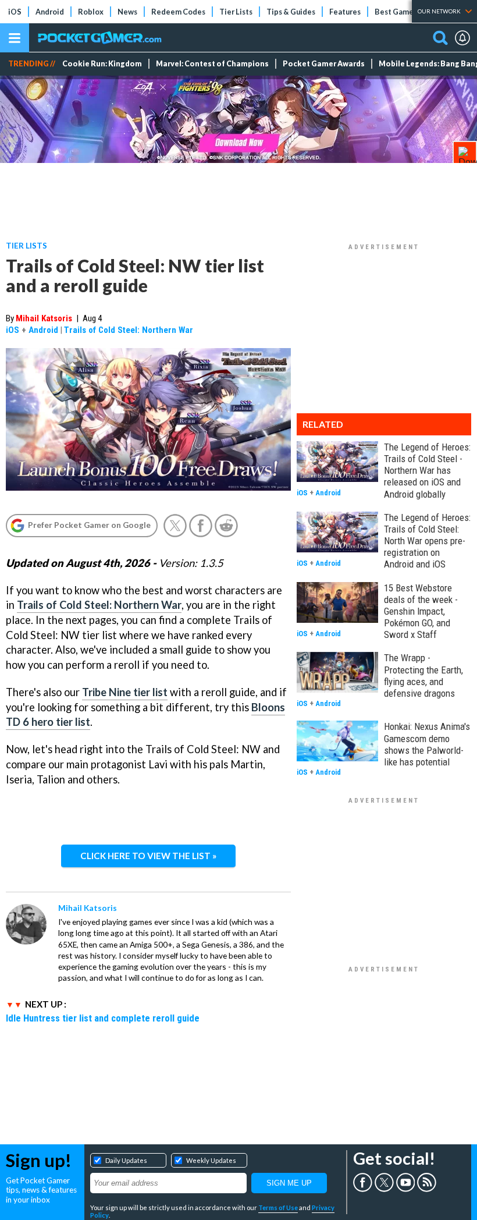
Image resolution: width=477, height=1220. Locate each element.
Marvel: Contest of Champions (212, 63)
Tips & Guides (290, 11)
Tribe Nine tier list (125, 692)
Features (345, 11)
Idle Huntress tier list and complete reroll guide (103, 1018)
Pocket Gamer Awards (324, 63)
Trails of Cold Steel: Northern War (128, 330)
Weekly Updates (211, 1160)
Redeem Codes (178, 11)
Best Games (396, 11)
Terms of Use (278, 1207)
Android (49, 11)
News (127, 11)
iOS (15, 11)
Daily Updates (126, 1160)
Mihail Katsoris (44, 318)
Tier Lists (235, 11)
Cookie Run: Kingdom (102, 63)
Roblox (91, 11)
